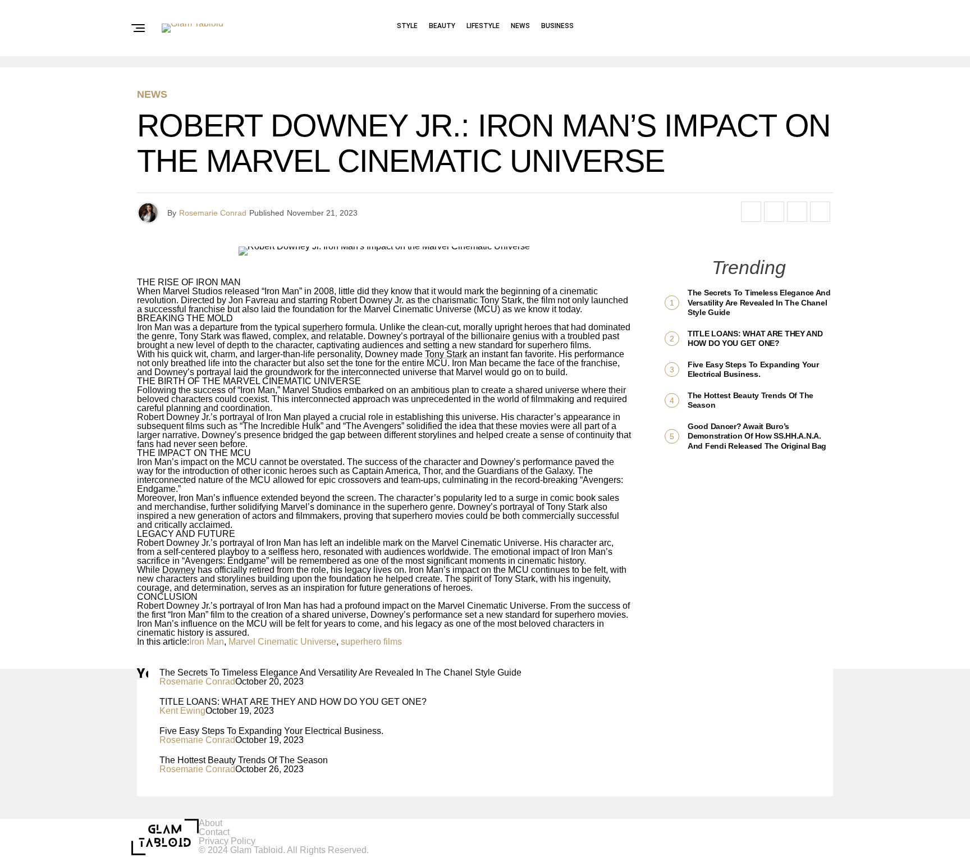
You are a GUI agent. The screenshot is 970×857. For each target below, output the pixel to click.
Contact (214, 832)
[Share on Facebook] (751, 212)
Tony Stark (446, 354)
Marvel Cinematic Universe (282, 641)
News (520, 26)
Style (407, 26)
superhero (323, 327)
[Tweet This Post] (774, 212)
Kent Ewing (182, 710)
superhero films (371, 641)
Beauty (442, 26)
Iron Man (206, 641)
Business (557, 26)
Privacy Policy (227, 841)
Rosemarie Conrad (212, 212)
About (210, 823)
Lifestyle (483, 26)
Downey (178, 570)
